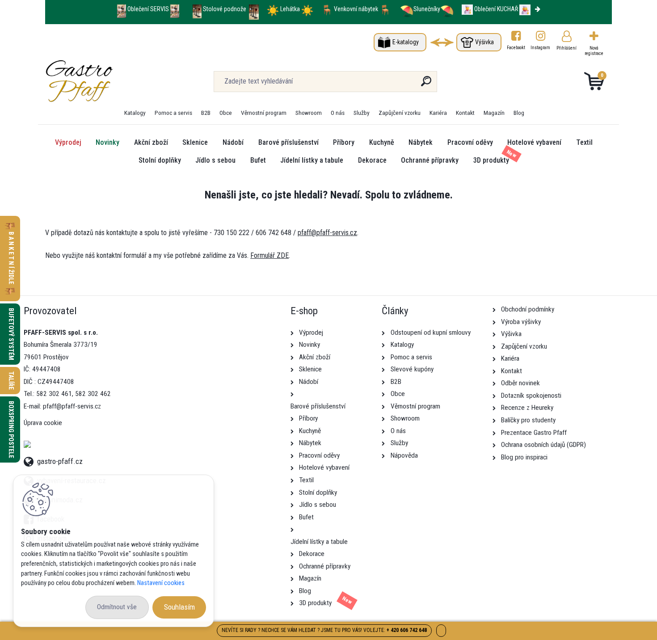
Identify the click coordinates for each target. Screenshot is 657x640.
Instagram (541, 47)
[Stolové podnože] (197, 9)
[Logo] (100, 81)
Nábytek (421, 142)
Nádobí (233, 142)
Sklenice (195, 142)
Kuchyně (381, 142)
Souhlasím (179, 606)
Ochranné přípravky (430, 160)
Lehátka (290, 9)
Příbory (343, 142)
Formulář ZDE (269, 255)
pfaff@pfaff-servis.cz (327, 232)
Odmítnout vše (117, 607)
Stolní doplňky (160, 160)
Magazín (494, 112)
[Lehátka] (273, 9)
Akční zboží (151, 142)
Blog (519, 112)
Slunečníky (426, 9)
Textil (584, 142)
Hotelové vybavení (534, 142)
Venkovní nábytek (356, 9)
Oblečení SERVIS (148, 9)
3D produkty (491, 160)
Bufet (258, 160)
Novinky (107, 142)
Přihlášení (566, 48)
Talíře (11, 380)
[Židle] (327, 9)
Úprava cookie (43, 423)
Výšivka (484, 42)
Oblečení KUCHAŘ (496, 9)
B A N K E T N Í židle (11, 259)
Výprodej (68, 142)
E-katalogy (405, 42)
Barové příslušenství (288, 142)
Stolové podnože (225, 9)
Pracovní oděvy (470, 142)
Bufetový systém (11, 334)
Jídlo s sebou (215, 160)
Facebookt (516, 47)
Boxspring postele (11, 429)
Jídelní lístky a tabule (311, 160)
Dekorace (372, 160)
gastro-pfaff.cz (60, 460)
